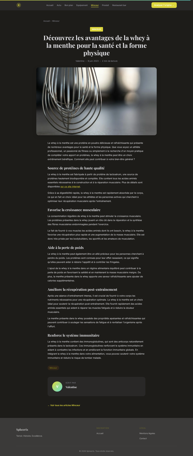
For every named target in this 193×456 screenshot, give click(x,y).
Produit (105, 5)
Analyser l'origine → (164, 5)
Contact (143, 438)
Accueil (49, 5)
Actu (59, 5)
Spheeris (22, 429)
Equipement (82, 5)
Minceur (95, 5)
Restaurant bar (119, 5)
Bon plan (69, 5)
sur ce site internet (70, 186)
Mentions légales (147, 433)
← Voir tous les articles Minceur (64, 405)
